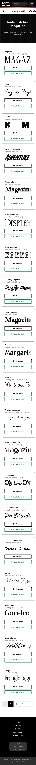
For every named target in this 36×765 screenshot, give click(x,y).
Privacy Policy (18, 746)
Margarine (8, 345)
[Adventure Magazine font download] (18, 157)
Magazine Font (10, 182)
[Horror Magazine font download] (18, 255)
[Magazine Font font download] (18, 190)
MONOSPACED (18, 732)
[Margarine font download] (18, 353)
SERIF (18, 722)
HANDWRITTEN (18, 735)
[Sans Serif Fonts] (18, 11)
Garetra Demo (9, 605)
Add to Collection (19, 73)
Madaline (7, 377)
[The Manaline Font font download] (18, 516)
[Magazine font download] (18, 59)
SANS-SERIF (18, 725)
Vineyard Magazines (12, 410)
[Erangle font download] (18, 678)
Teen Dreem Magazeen (13, 540)
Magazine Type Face (12, 443)
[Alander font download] (18, 581)
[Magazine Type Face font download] (18, 450)
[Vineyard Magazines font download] (18, 418)
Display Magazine (11, 215)
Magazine (8, 52)
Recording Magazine (12, 280)
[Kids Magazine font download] (18, 125)
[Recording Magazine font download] (18, 287)
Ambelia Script (10, 638)
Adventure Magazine (12, 149)
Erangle (7, 671)
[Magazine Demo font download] (18, 320)
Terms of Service (18, 749)
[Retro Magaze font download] (18, 483)
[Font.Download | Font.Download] (6, 4)
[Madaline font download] (18, 385)
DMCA (18, 743)
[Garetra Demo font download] (18, 613)
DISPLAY (18, 729)
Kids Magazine (10, 117)
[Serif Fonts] (5, 11)
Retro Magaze (9, 475)
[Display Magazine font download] (18, 222)
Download (19, 68)
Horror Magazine (10, 247)
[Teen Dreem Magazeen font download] (18, 548)
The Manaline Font (11, 508)
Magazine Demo (10, 312)
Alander (7, 573)
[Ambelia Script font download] (18, 646)
